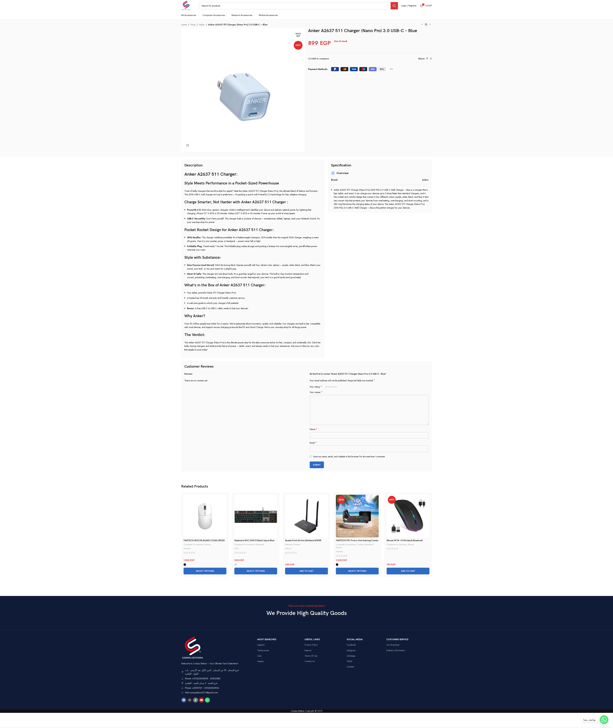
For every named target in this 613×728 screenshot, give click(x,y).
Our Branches (392, 644)
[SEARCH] (394, 5)
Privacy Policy (311, 644)
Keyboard (260, 544)
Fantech (187, 548)
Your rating (316, 386)
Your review (316, 392)
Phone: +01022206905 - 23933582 (202, 678)
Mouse (208, 544)
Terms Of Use (311, 655)
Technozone (263, 650)
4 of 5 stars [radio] (333, 387)
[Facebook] (183, 700)
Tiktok (349, 661)
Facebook (351, 644)
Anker (201, 24)
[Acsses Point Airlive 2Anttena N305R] (306, 516)
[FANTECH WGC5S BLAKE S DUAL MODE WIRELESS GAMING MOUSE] (205, 516)
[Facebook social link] (427, 58)
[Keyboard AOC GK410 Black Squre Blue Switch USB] (255, 516)
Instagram (351, 650)
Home (184, 24)
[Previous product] (422, 25)
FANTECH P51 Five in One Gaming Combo (357, 540)
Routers (297, 544)
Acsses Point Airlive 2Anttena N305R (303, 540)
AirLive (288, 548)
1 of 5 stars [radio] (326, 387)
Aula (259, 655)
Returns (308, 650)
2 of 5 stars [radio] (328, 387)
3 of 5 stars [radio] (331, 387)
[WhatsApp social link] (431, 58)
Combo (360, 544)
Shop (193, 24)
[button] (306, 571)
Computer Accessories (194, 544)
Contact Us (310, 661)
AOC (236, 548)
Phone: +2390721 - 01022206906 (202, 688)
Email (313, 443)
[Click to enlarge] (188, 145)
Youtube (350, 666)
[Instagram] (189, 700)
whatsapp (351, 655)
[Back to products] (426, 25)
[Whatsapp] (207, 700)
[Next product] (430, 25)
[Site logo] (186, 5)
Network (288, 544)
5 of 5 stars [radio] (336, 387)
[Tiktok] (195, 700)
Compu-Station (297, 711)
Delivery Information (395, 650)
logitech (261, 644)
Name (313, 429)
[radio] (185, 564)
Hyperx (260, 661)
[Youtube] (201, 700)
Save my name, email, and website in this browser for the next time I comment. (349, 456)
